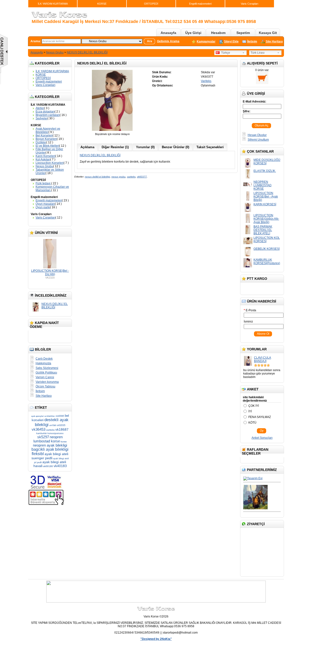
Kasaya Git (268, 33)
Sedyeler (42, 118)
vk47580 (52, 425)
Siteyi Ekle (231, 41)
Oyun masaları (45, 204)
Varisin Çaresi (45, 377)
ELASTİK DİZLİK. (265, 171)
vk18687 (61, 429)
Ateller (40, 108)
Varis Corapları (249, 3)
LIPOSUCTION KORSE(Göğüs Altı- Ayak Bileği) (266, 219)
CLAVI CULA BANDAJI (262, 359)
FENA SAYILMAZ (259, 417)
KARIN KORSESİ (265, 204)
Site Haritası (274, 41)
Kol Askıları (43, 159)
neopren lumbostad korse (48, 439)
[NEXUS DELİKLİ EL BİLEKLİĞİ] (112, 130)
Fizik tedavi (43, 183)
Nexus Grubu (55, 52)
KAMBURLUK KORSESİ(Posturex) (267, 261)
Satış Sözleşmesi (47, 368)
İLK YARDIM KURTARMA (53, 3)
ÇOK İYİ (253, 405)
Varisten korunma (47, 382)
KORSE (102, 3)
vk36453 (38, 429)
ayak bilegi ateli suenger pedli (49, 456)
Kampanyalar (206, 41)
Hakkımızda (43, 363)
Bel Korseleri (44, 135)
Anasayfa (168, 33)
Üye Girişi (193, 33)
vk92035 (61, 425)
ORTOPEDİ (151, 3)
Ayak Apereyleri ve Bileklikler (48, 130)
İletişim (252, 41)
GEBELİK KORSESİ (267, 248)
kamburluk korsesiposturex (50, 433)
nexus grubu (118, 176)
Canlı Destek (44, 358)
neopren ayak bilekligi (50, 445)
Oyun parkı (43, 207)
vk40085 (60, 416)
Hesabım (218, 33)
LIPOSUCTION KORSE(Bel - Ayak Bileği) (266, 196)
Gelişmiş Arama (168, 41)
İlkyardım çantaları (48, 115)
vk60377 (142, 176)
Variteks (206, 81)
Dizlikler (41, 142)
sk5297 (43, 437)
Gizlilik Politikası (46, 372)
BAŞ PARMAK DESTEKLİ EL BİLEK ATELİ (263, 230)
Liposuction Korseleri (50, 163)
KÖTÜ (252, 422)
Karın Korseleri (45, 156)
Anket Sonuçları (262, 437)
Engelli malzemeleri (200, 3)
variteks (50, 429)
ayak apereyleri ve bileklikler (43, 416)
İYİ (250, 411)
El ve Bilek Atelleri (47, 145)
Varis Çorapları (45, 217)
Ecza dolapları (45, 111)
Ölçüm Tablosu (45, 386)
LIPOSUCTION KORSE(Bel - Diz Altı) (50, 272)
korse (64, 441)
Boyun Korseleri (46, 139)
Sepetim (243, 33)
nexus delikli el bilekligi (97, 176)
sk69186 (48, 466)
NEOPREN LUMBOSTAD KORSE (263, 185)
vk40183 (60, 466)
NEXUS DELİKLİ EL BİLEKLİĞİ (87, 52)
